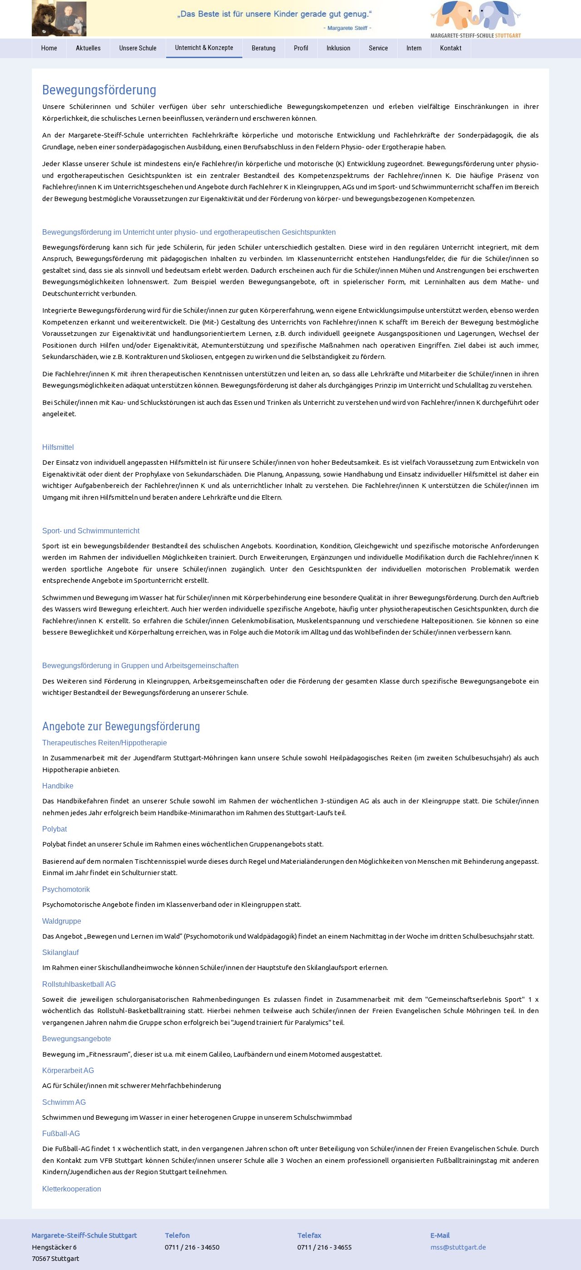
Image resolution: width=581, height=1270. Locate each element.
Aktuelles (88, 48)
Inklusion (338, 48)
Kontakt (451, 48)
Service (378, 48)
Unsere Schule (138, 48)
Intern (414, 48)
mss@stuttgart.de (458, 1247)
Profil (301, 48)
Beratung (264, 48)
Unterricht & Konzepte (204, 48)
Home (49, 48)
